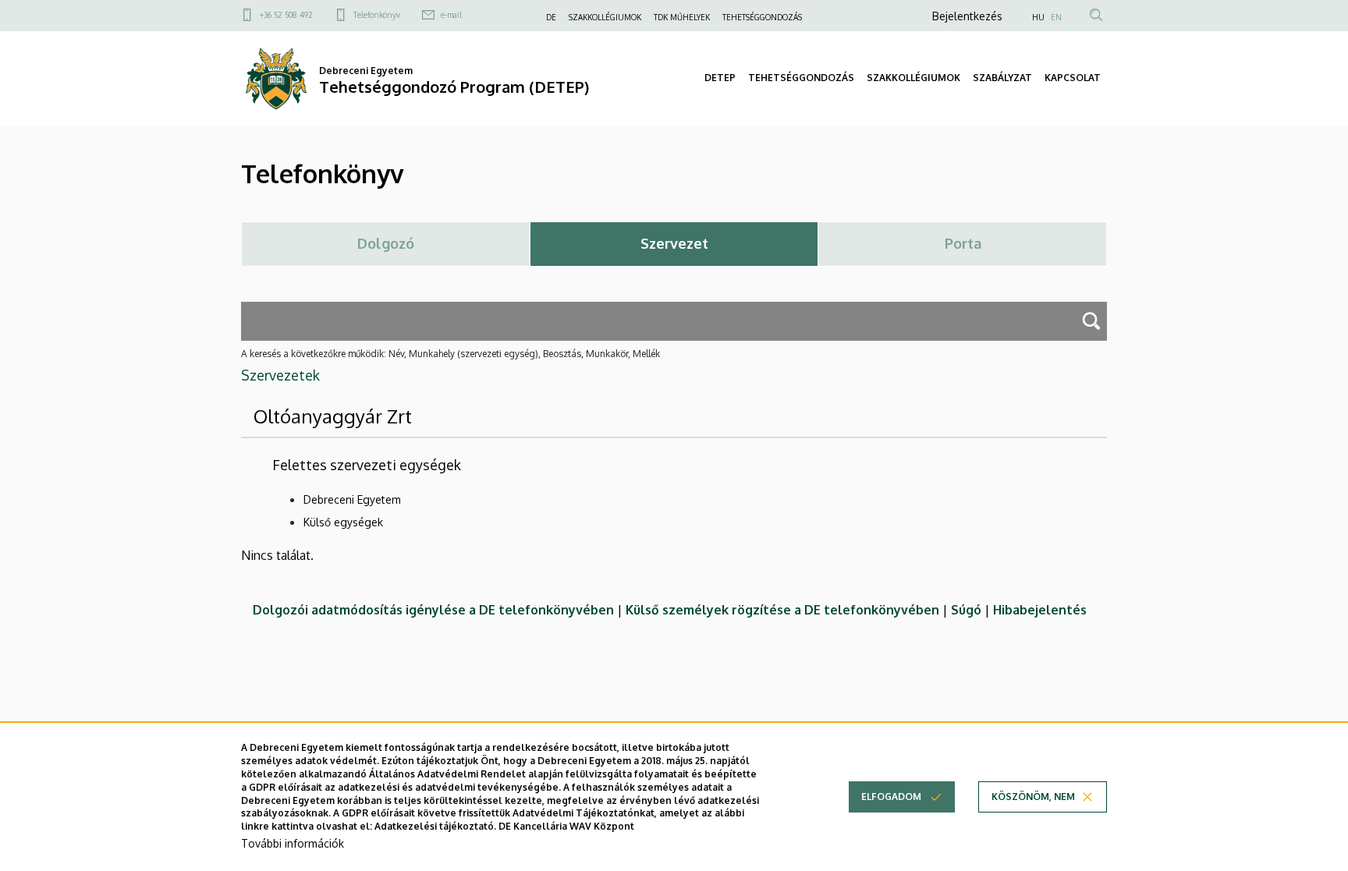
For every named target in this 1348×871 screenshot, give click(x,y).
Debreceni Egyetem (352, 499)
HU (1038, 17)
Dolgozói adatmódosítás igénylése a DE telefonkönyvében (433, 610)
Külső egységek (343, 522)
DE (551, 17)
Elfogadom (891, 796)
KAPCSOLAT (1073, 77)
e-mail (451, 14)
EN (1056, 17)
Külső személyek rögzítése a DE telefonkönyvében (782, 610)
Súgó (966, 610)
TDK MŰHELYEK (682, 17)
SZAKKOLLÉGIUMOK (605, 17)
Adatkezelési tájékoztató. (435, 826)
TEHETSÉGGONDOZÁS (762, 17)
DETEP (720, 77)
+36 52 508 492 (286, 14)
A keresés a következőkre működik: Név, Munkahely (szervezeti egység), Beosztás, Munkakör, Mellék (450, 353)
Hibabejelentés (1040, 610)
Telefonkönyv (376, 14)
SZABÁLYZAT (1002, 77)
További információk (292, 843)
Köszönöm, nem (1033, 796)
